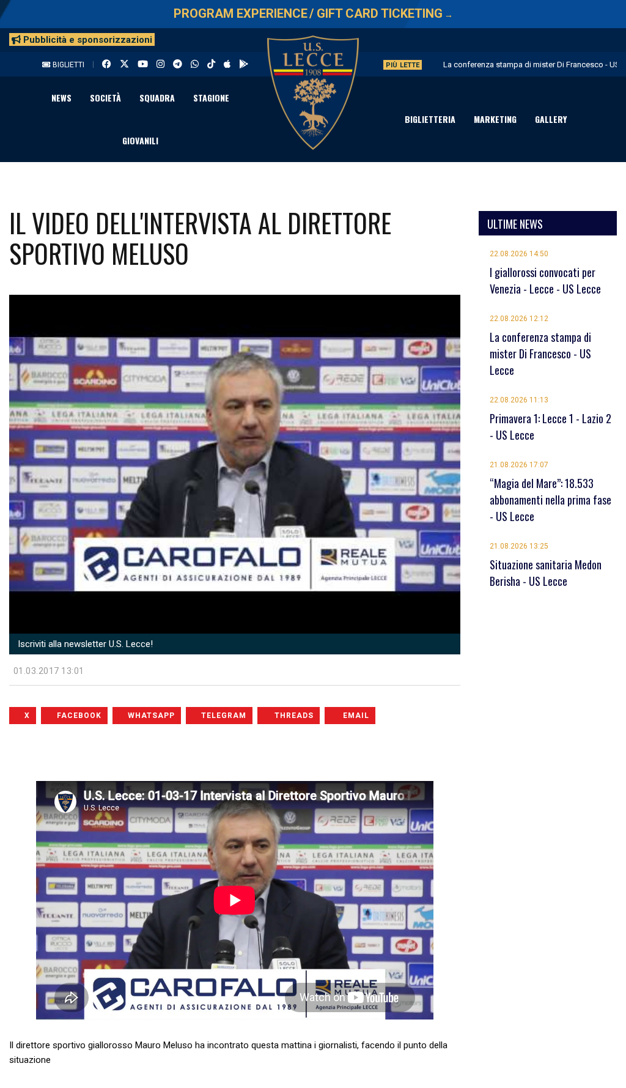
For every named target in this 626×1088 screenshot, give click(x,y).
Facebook (79, 715)
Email (356, 715)
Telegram (223, 715)
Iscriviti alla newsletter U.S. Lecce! (84, 643)
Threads (294, 715)
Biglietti (67, 65)
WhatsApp (151, 715)
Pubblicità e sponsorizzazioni (86, 39)
